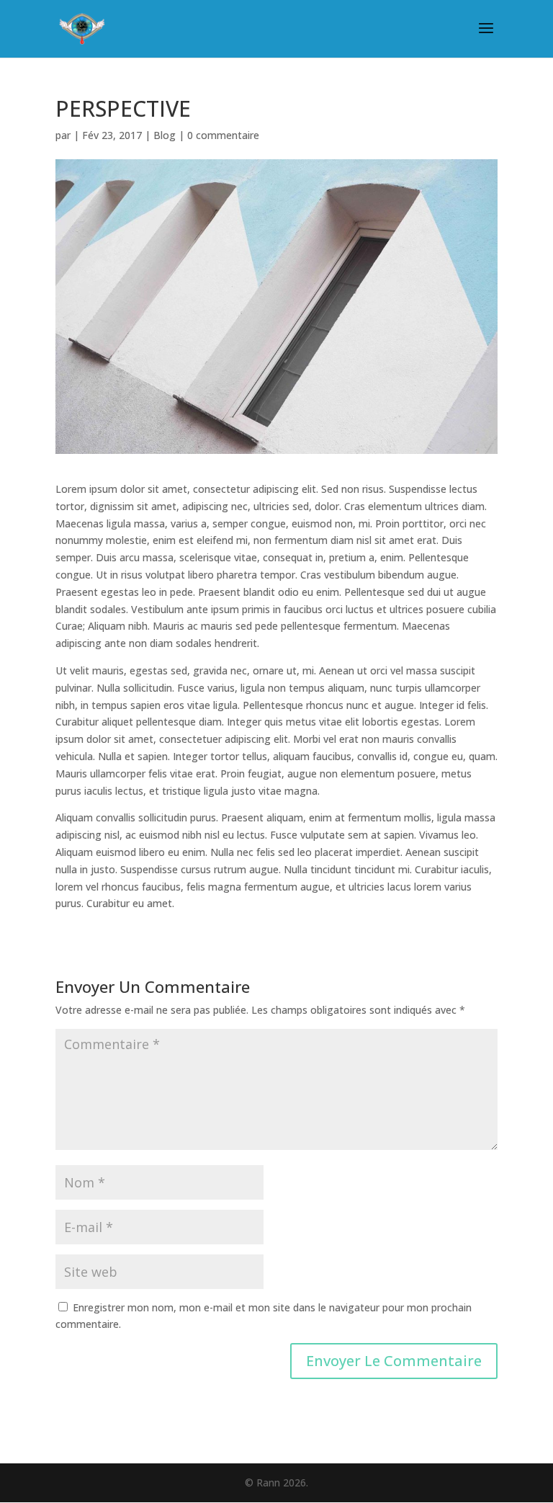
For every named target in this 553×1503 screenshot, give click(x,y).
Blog (164, 135)
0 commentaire (223, 135)
